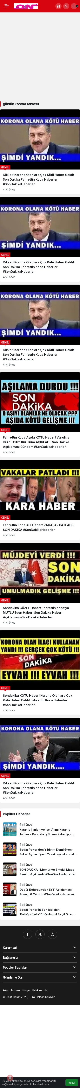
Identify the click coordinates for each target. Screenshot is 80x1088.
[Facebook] (27, 934)
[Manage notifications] (10, 1078)
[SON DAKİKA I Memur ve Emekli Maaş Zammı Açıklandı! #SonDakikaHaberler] (40, 870)
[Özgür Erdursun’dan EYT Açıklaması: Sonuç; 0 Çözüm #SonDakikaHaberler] (40, 890)
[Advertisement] (40, 55)
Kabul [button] (72, 1082)
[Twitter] (40, 934)
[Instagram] (52, 934)
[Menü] (7, 6)
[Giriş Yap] (66, 6)
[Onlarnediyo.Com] (26, 6)
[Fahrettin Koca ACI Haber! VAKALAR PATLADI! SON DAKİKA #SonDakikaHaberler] (40, 500)
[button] (58, 6)
